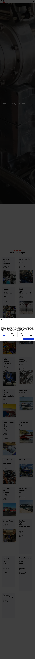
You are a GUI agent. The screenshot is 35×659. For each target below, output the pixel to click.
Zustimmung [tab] (6, 321)
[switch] (13, 335)
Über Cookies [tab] (29, 321)
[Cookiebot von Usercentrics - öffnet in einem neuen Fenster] (30, 319)
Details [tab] (17, 321)
